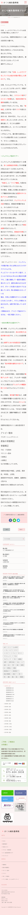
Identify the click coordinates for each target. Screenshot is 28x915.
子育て (13, 665)
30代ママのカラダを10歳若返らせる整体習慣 (13, 629)
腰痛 (9, 676)
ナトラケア (6, 653)
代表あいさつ (5, 846)
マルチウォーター (8, 659)
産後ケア (15, 674)
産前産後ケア (16, 671)
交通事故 (20, 659)
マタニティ (20, 653)
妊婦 (5, 665)
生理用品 (9, 668)
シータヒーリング (8, 650)
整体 (18, 665)
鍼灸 (17, 676)
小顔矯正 (4, 460)
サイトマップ (5, 855)
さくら (9, 647)
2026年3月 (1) (10, 696)
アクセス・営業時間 (7, 849)
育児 (5, 676)
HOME (9, 17)
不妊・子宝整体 (6, 450)
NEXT (21, 529)
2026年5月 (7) (10, 692)
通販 (13, 676)
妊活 (9, 665)
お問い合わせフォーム (12, 495)
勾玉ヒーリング (20, 662)
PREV (7, 529)
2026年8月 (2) (10, 688)
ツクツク (16, 650)
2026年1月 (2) (10, 700)
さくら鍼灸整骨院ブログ (8, 852)
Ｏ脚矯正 (4, 457)
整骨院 (22, 665)
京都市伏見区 (12, 662)
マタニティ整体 (6, 453)
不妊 (15, 659)
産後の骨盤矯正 (8, 441)
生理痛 (14, 668)
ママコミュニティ (8, 656)
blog (4, 22)
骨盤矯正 (5, 446)
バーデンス (13, 653)
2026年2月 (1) (10, 698)
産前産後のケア (7, 671)
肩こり (20, 674)
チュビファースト (11, 262)
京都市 (5, 662)
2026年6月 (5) (10, 690)
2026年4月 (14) (10, 694)
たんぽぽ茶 (15, 647)
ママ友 (15, 656)
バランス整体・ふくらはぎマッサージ (11, 879)
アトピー (4, 873)
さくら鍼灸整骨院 (17, 425)
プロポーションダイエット (9, 437)
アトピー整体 (7, 433)
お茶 (5, 647)
